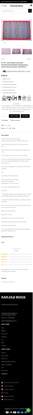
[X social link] (8, 128)
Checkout (4, 336)
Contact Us (4, 358)
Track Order (4, 370)
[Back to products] (29, 59)
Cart (2, 339)
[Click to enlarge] (4, 42)
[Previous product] (27, 59)
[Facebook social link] (6, 128)
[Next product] (31, 59)
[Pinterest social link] (10, 128)
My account (4, 333)
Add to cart (14, 116)
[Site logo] (16, 5)
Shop (2, 342)
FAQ (2, 367)
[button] (3, 30)
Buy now (25, 116)
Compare (3, 345)
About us (3, 352)
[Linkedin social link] (12, 128)
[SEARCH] (30, 11)
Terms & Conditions (6, 364)
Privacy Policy (4, 355)
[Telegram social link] (14, 128)
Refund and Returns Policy (8, 361)
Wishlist (3, 330)
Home (2, 59)
